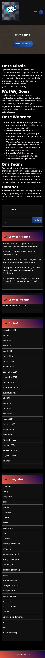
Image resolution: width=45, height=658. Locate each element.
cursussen (7, 512)
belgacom (7, 496)
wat (4, 627)
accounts (7, 486)
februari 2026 (9, 361)
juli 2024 (6, 461)
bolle (5, 502)
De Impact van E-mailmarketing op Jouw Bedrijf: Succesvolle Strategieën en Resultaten (21, 270)
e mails (6, 517)
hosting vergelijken (11, 543)
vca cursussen (9, 606)
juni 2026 (7, 340)
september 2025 (10, 387)
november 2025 (10, 377)
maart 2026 (8, 356)
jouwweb (7, 549)
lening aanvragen (11, 559)
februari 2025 (9, 424)
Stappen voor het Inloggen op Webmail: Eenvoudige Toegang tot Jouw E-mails (21, 280)
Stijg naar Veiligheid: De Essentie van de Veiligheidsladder (20, 253)
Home (17, 43)
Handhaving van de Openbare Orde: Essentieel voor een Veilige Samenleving (21, 245)
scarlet (6, 575)
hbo (4, 533)
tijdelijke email (9, 590)
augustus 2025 (9, 393)
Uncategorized (9, 596)
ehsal (5, 522)
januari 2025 (8, 429)
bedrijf (6, 491)
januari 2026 (8, 366)
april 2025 (7, 413)
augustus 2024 (9, 455)
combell (6, 507)
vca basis (7, 601)
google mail (8, 528)
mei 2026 (7, 345)
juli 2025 (6, 398)
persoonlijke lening (11, 570)
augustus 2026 (9, 330)
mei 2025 (7, 408)
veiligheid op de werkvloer (14, 617)
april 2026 (7, 351)
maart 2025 (8, 419)
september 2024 (10, 450)
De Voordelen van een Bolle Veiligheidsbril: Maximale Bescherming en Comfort (22, 261)
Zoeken (12, 209)
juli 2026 (6, 335)
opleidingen (8, 564)
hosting (6, 538)
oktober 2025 (9, 382)
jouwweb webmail (11, 554)
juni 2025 (7, 403)
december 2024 (10, 434)
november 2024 (10, 440)
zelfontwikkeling (10, 632)
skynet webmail (10, 580)
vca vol (6, 611)
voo (4, 622)
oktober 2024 (9, 445)
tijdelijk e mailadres (11, 585)
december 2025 (10, 372)
